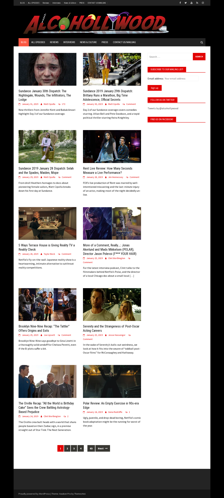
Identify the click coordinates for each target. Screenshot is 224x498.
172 (63, 104)
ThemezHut (79, 493)
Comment (131, 104)
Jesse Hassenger (116, 335)
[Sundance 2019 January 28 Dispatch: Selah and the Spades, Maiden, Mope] (47, 146)
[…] (131, 275)
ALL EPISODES (33, 3)
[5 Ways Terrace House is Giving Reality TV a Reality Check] (47, 223)
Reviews (46, 3)
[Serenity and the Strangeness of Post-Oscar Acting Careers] (112, 304)
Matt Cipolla (49, 104)
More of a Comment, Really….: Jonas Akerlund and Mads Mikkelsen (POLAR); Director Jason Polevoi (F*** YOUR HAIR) (109, 249)
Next (101, 448)
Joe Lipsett (49, 335)
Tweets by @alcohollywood (163, 108)
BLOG (22, 3)
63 (91, 448)
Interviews (56, 3)
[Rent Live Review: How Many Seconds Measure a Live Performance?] (112, 146)
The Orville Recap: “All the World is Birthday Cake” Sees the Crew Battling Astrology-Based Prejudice (46, 407)
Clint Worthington (116, 258)
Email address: (156, 78)
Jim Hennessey (115, 177)
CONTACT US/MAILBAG (97, 3)
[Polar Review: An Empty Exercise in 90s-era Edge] (112, 381)
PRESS (81, 3)
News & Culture (70, 3)
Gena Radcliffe (115, 412)
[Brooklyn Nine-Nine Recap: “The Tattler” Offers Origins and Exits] (47, 304)
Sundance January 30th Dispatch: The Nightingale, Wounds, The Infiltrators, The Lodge (45, 95)
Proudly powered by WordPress (34, 493)
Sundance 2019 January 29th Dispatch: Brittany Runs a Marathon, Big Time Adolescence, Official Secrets (108, 95)
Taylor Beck (49, 253)
